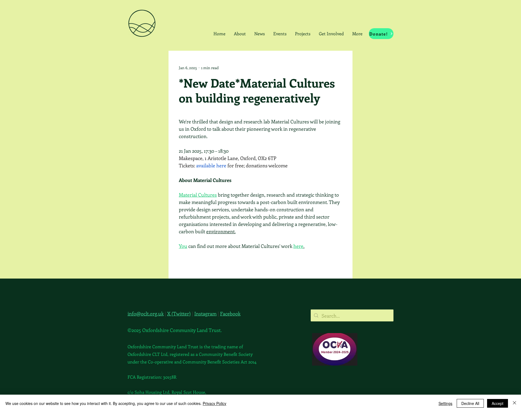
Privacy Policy (214, 403)
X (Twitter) (179, 313)
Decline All (470, 403)
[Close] (514, 403)
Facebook (230, 313)
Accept (497, 403)
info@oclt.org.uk (146, 313)
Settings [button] (445, 403)
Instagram (205, 313)
